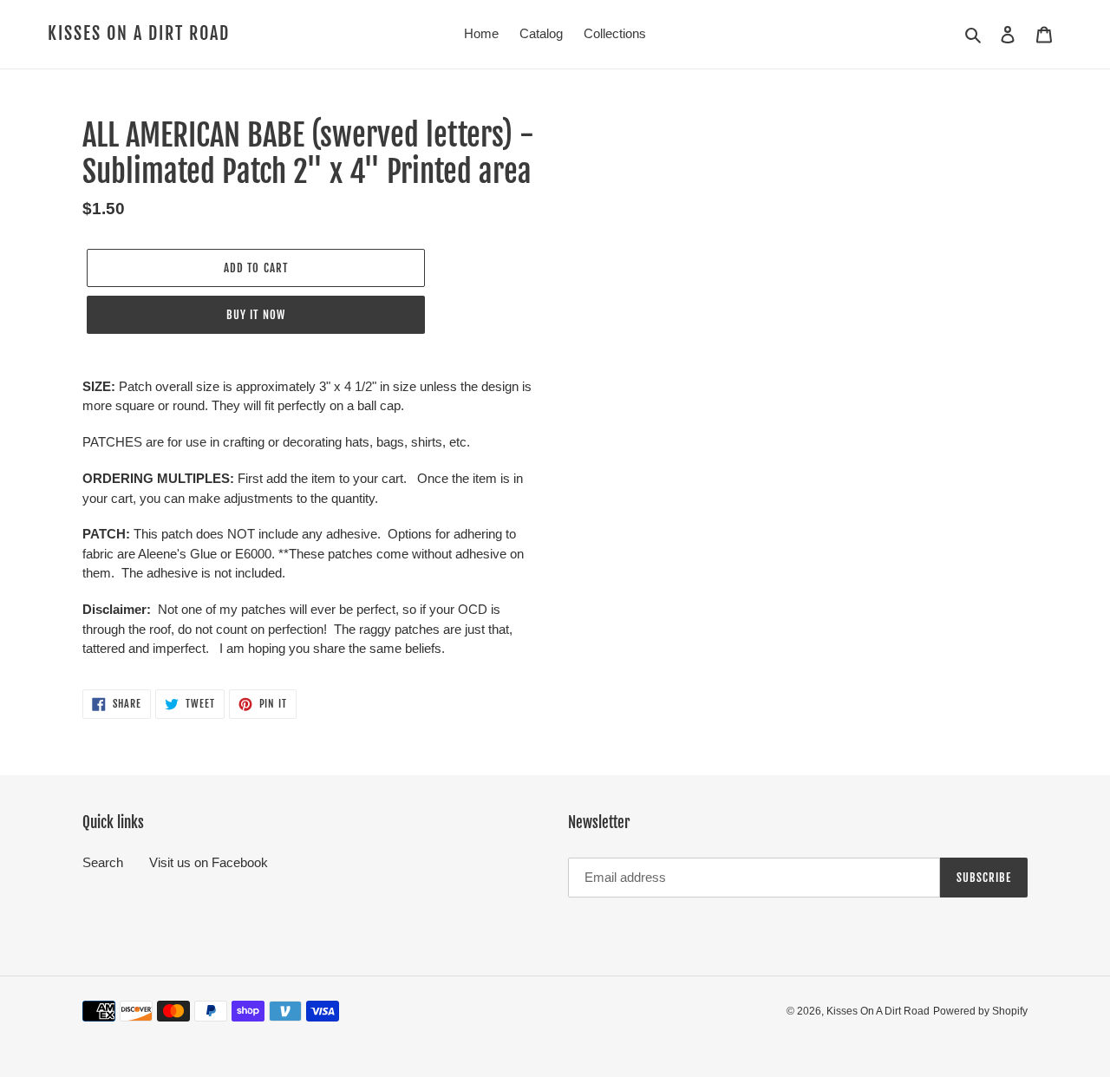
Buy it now (255, 315)
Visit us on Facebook (208, 862)
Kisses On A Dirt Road (139, 33)
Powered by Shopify (980, 1011)
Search (102, 862)
